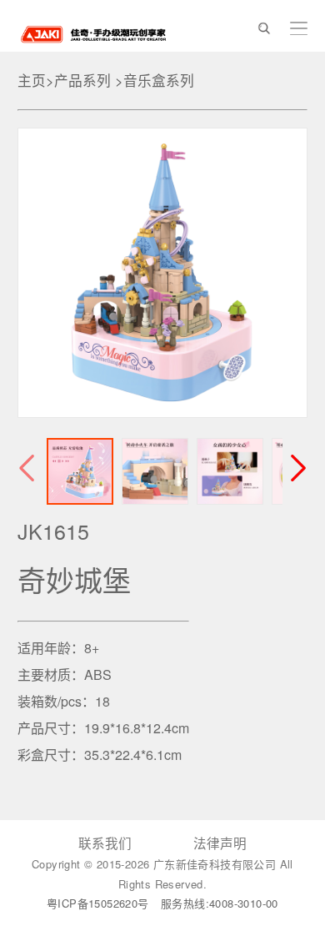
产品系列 (82, 80)
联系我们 (105, 842)
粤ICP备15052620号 (99, 903)
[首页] (93, 32)
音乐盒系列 (158, 80)
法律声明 (220, 842)
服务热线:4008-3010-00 (219, 903)
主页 (32, 80)
